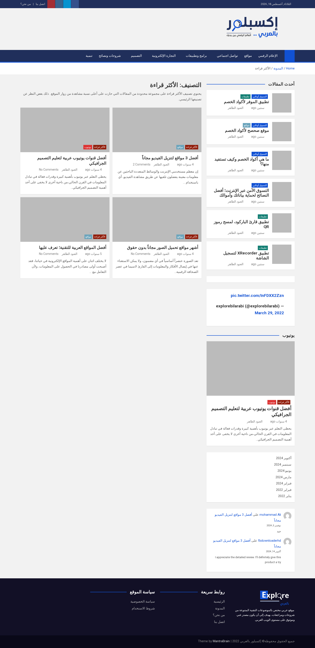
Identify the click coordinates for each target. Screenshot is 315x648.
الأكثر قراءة (191, 147)
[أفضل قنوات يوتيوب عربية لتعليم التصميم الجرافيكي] (65, 130)
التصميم (136, 56)
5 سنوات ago (93, 254)
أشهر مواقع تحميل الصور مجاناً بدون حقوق (162, 247)
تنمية (89, 56)
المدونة (220, 608)
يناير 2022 (284, 496)
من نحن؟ (25, 4)
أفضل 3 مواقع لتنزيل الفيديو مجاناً (170, 157)
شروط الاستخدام (143, 608)
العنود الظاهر (161, 164)
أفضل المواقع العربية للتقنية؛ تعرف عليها (72, 247)
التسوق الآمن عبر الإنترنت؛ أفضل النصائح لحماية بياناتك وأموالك (241, 193)
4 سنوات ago (185, 164)
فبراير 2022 (283, 490)
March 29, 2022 (269, 312)
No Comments (48, 169)
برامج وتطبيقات (196, 56)
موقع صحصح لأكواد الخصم (247, 130)
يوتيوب (87, 147)
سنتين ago (257, 108)
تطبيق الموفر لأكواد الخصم (246, 101)
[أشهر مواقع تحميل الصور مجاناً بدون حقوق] (157, 219)
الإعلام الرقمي (268, 56)
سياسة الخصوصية (142, 601)
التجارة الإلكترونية (164, 56)
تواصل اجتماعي (227, 56)
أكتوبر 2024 (283, 458)
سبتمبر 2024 (282, 464)
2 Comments (141, 164)
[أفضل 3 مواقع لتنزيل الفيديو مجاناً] (157, 130)
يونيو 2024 (284, 471)
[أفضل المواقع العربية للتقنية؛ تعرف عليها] (65, 219)
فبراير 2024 (283, 483)
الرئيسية (219, 601)
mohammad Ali (270, 515)
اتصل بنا (40, 4)
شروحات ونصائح (110, 56)
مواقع (248, 56)
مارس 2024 (283, 477)
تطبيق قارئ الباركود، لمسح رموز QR (241, 224)
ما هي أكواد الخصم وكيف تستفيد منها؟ (241, 162)
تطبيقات (245, 96)
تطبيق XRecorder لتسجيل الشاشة (246, 255)
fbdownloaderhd (269, 541)
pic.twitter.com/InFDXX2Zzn (257, 295)
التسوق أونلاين (260, 96)
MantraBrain (221, 641)
